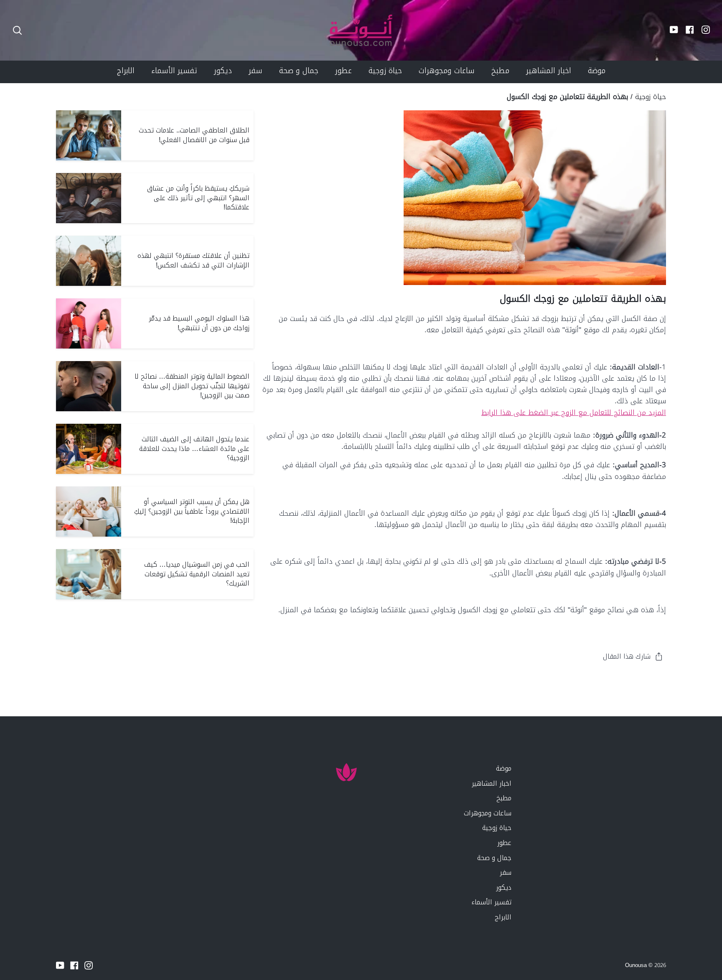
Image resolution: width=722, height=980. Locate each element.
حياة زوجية (650, 96)
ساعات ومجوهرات (487, 813)
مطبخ (503, 798)
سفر (505, 872)
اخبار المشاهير (491, 783)
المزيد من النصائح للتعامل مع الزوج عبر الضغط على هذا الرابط (573, 412)
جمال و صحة (494, 857)
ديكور (503, 887)
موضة (503, 768)
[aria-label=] (17, 30)
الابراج (503, 917)
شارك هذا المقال (627, 656)
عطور (504, 842)
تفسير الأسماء (491, 902)
